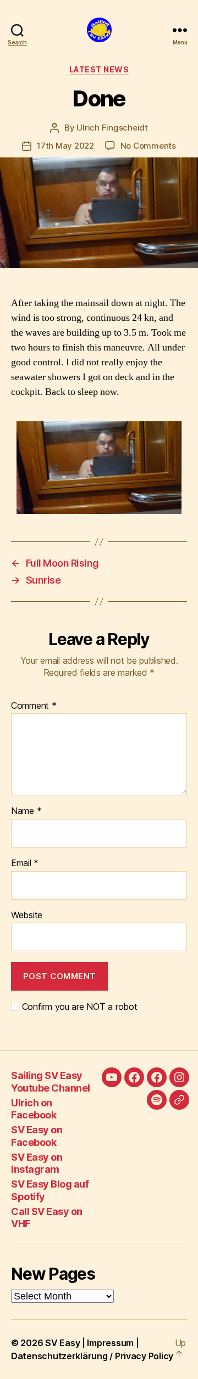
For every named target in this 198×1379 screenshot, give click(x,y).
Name (26, 811)
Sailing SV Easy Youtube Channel (50, 1082)
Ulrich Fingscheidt (111, 127)
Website (26, 915)
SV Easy (62, 1342)
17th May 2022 (65, 145)
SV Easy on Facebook (36, 1136)
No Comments (148, 145)
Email (24, 863)
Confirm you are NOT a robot (78, 1007)
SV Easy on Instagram (36, 1163)
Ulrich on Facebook (33, 1109)
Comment (34, 706)
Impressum (110, 1342)
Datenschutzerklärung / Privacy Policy (92, 1355)
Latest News (99, 69)
